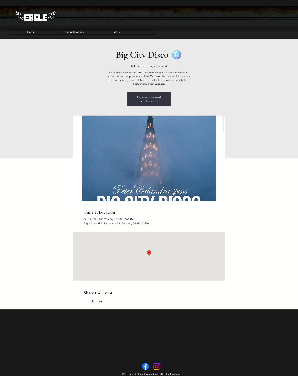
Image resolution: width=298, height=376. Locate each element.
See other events (149, 101)
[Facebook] (145, 366)
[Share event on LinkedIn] (100, 301)
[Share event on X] (92, 301)
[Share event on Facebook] (85, 301)
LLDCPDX (162, 374)
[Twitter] (156, 366)
